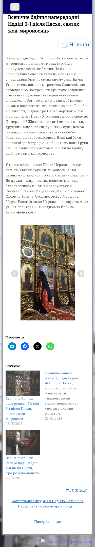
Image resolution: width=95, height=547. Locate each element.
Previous (13, 272)
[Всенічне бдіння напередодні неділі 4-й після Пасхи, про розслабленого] (64, 396)
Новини (79, 44)
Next (79, 272)
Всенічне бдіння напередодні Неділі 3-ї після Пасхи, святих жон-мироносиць (22, 408)
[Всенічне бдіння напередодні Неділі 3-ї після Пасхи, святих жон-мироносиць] (23, 383)
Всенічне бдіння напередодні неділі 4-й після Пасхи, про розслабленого (22, 465)
